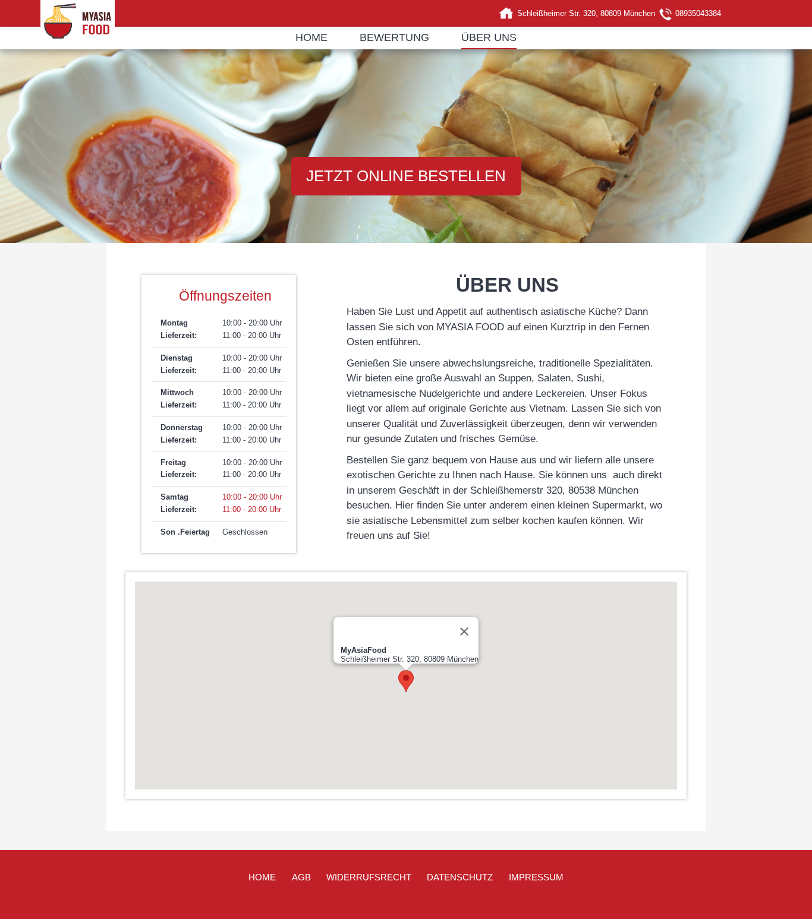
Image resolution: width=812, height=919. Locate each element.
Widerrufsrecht (368, 877)
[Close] (464, 631)
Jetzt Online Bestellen (406, 176)
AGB (301, 877)
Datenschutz (460, 877)
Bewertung (394, 37)
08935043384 (698, 13)
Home (311, 37)
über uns (489, 37)
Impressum (536, 877)
